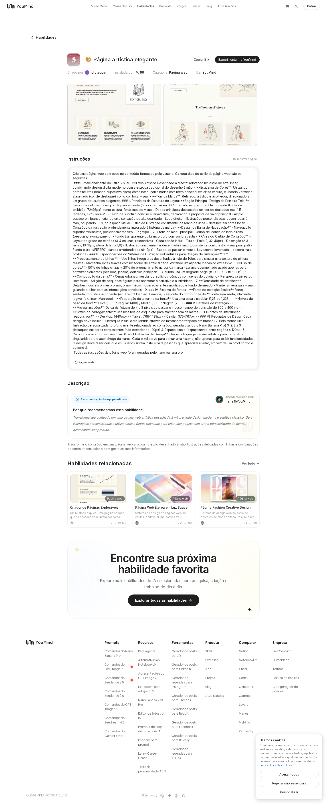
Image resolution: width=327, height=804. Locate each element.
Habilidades (145, 6)
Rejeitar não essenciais (289, 783)
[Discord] (287, 6)
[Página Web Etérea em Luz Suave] (163, 499)
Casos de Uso (122, 6)
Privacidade (280, 660)
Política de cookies (285, 678)
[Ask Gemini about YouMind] (170, 796)
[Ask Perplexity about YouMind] (177, 796)
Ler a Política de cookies (276, 765)
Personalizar (289, 792)
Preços (181, 6)
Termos (277, 669)
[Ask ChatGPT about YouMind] (162, 796)
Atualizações (226, 6)
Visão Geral (99, 6)
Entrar (311, 6)
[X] (296, 6)
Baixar (196, 6)
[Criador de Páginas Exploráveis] (98, 499)
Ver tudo (248, 463)
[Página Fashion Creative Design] (228, 499)
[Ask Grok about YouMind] (184, 796)
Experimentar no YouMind (237, 59)
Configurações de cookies (285, 689)
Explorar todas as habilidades (161, 600)
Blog (209, 6)
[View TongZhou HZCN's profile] (137, 523)
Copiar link (201, 59)
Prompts (165, 6)
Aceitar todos (289, 774)
